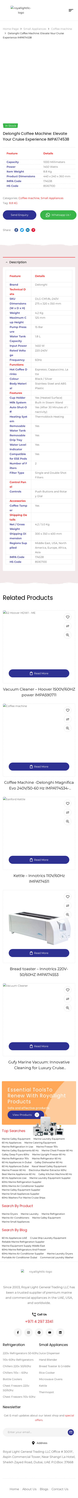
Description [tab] (18, 262)
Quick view (67, 635)
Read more (41, 673)
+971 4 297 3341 (39, 1321)
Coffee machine (61, 29)
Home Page (11, 29)
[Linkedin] (60, 1332)
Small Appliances (34, 29)
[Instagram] (28, 1332)
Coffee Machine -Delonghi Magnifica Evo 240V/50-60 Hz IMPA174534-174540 (39, 788)
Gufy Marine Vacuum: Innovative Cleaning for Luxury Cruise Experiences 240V (39, 1068)
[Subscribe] (71, 1432)
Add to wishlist (67, 617)
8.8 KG (13, 203)
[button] (26, 1115)
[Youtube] (49, 1332)
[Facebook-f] (18, 1332)
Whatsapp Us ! (61, 215)
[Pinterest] (39, 1332)
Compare (67, 626)
